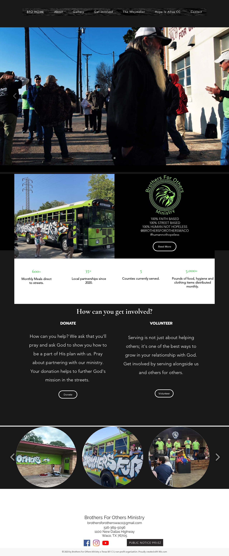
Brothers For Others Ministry (114, 517)
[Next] (214, 96)
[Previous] (14, 96)
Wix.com (163, 551)
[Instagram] (96, 543)
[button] (46, 457)
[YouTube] (105, 543)
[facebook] (87, 543)
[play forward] (218, 457)
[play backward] (13, 457)
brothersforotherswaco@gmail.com (114, 523)
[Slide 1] (114, 158)
